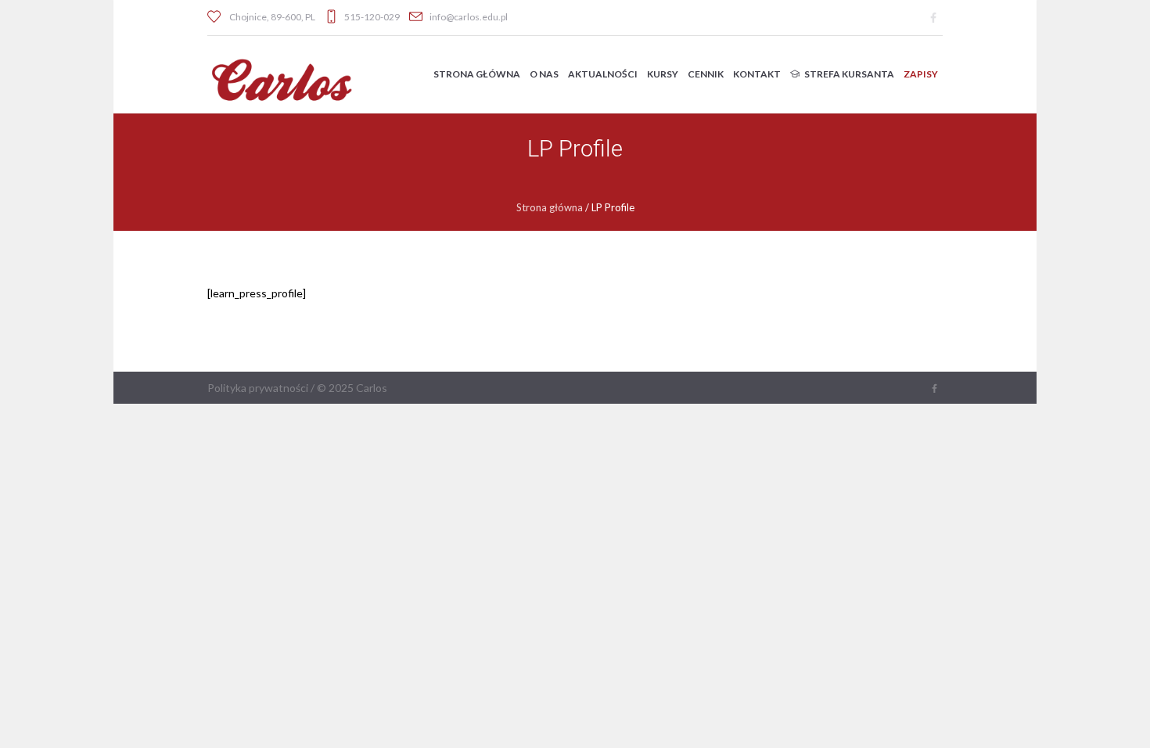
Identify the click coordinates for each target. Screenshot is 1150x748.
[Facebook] (933, 18)
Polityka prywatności (257, 387)
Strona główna (549, 207)
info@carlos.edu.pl (468, 17)
